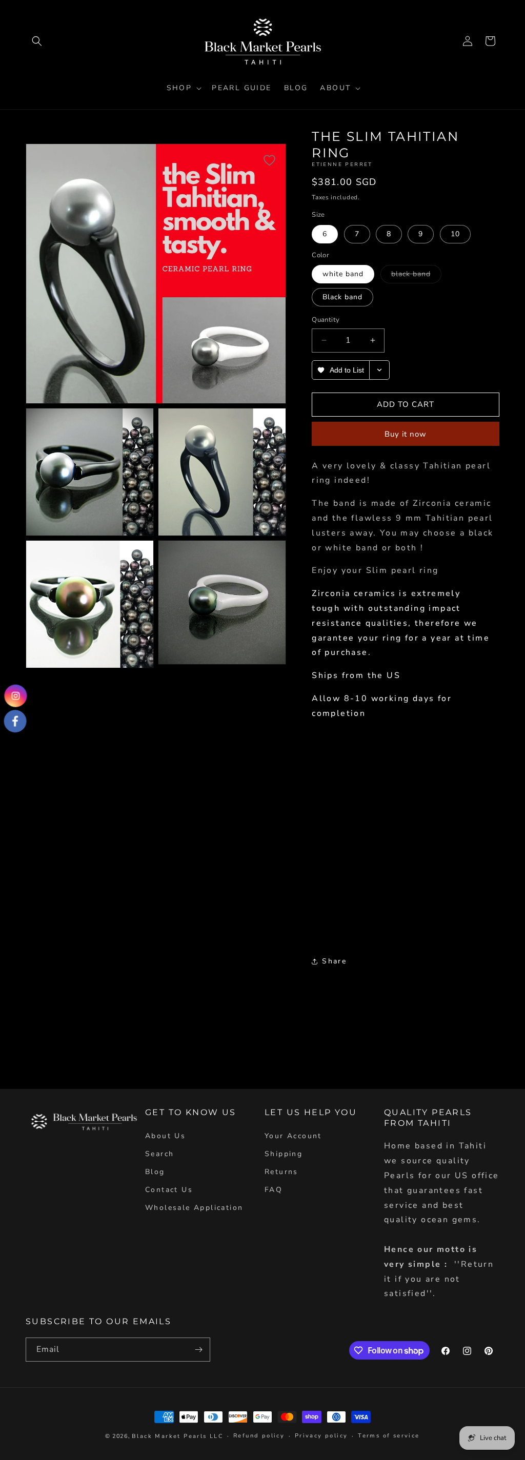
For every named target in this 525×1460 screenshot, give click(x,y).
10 (455, 234)
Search (159, 1154)
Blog (155, 1172)
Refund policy (259, 1436)
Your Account (293, 1136)
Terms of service (388, 1436)
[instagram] (15, 695)
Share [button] (334, 961)
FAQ (273, 1190)
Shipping (283, 1154)
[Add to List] (269, 160)
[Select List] (380, 370)
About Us (165, 1136)
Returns (281, 1172)
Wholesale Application (194, 1207)
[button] (37, 41)
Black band (342, 297)
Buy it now (406, 434)
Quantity (325, 319)
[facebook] (15, 720)
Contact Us (169, 1190)
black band (416, 276)
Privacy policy (321, 1436)
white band (343, 274)
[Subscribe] (198, 1350)
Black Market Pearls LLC (177, 1436)
